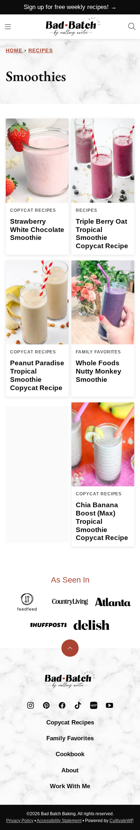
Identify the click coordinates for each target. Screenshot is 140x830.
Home (14, 50)
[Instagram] (30, 705)
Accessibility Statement (59, 820)
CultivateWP (121, 820)
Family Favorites (70, 738)
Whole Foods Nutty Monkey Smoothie (98, 371)
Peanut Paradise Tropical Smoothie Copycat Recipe (37, 375)
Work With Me (70, 786)
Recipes (40, 50)
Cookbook (70, 754)
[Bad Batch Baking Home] (73, 26)
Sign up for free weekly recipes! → (70, 7)
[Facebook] (62, 705)
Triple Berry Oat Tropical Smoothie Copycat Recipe (102, 234)
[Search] (132, 27)
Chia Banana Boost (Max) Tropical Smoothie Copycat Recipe (102, 521)
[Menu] (8, 27)
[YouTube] (109, 705)
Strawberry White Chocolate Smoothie (37, 230)
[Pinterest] (46, 705)
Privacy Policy (19, 820)
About (70, 770)
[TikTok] (78, 705)
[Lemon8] (94, 705)
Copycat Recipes (70, 722)
